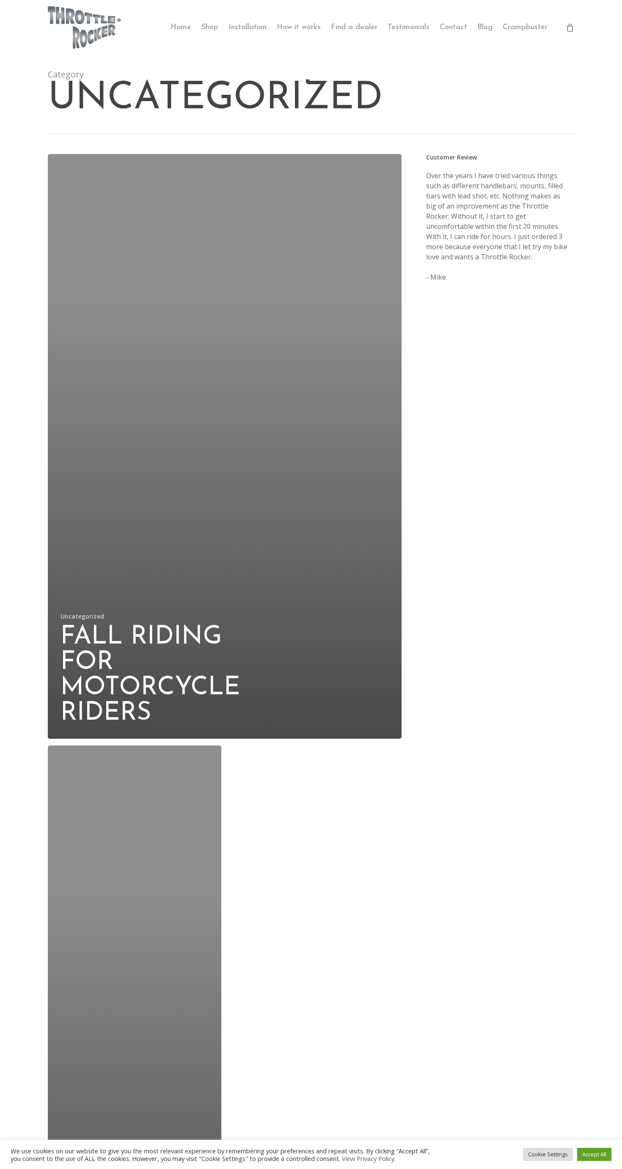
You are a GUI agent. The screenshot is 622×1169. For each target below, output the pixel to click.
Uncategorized (82, 616)
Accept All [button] (594, 1154)
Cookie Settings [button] (548, 1154)
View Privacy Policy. (369, 1158)
